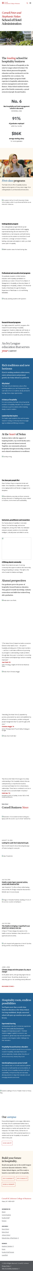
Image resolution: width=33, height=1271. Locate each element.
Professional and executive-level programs (16, 273)
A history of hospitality (9, 399)
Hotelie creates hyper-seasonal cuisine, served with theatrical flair (15, 883)
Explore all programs (8, 1184)
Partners (4, 1221)
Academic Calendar (7, 1246)
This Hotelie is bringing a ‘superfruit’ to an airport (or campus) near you (16, 927)
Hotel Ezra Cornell (14, 1031)
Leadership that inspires (10, 415)
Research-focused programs (11, 322)
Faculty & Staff (5, 1218)
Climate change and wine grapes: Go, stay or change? (16, 970)
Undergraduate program (10, 224)
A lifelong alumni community (11, 562)
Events (3, 1249)
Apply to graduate (21, 1178)
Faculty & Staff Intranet (8, 1252)
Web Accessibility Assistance (10, 1269)
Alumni (4, 1212)
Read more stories (8, 986)
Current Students (6, 1215)
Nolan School (5, 1232)
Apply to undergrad (7, 1178)
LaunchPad (5, 1255)
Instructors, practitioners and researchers (16, 520)
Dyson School (5, 1229)
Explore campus (6, 1143)
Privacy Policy (6, 1266)
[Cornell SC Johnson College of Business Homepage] (16, 1199)
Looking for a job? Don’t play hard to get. (15, 843)
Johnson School (6, 1235)
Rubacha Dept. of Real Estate (9, 1238)
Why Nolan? (6, 383)
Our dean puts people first (10, 480)
